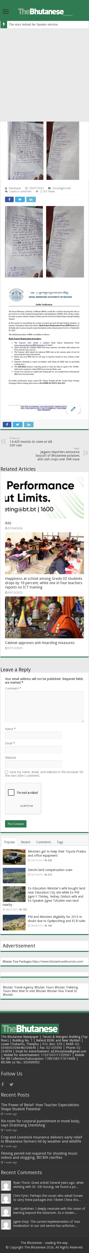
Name (10, 729)
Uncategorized (61, 188)
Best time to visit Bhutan (29, 991)
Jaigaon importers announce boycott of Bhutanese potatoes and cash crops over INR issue (57, 454)
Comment (13, 688)
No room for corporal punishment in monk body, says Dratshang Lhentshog (40, 1123)
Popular (9, 842)
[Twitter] (13, 1084)
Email (10, 743)
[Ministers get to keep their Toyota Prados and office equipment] (14, 857)
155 (25, 909)
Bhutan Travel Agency (18, 987)
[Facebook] (5, 1084)
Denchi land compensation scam (50, 870)
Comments (43, 842)
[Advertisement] (44, 75)
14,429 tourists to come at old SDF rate (31, 442)
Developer (15, 188)
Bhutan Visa (55, 991)
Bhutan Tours (44, 987)
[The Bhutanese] (44, 10)
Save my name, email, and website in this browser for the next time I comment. (44, 773)
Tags (60, 842)
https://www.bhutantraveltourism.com (57, 961)
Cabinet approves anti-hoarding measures (40, 643)
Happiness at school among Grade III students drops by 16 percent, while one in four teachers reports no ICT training (43, 582)
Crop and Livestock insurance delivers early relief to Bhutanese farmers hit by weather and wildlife (41, 1139)
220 (50, 860)
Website (10, 757)
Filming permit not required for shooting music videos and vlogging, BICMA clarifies (39, 1155)
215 (50, 874)
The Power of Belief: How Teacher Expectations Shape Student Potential (40, 1107)
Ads (8, 523)
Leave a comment (20, 191)
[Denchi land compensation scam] (14, 875)
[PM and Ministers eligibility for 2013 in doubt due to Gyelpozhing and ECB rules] (14, 922)
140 (50, 925)
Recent (25, 842)
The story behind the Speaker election (33, 24)
